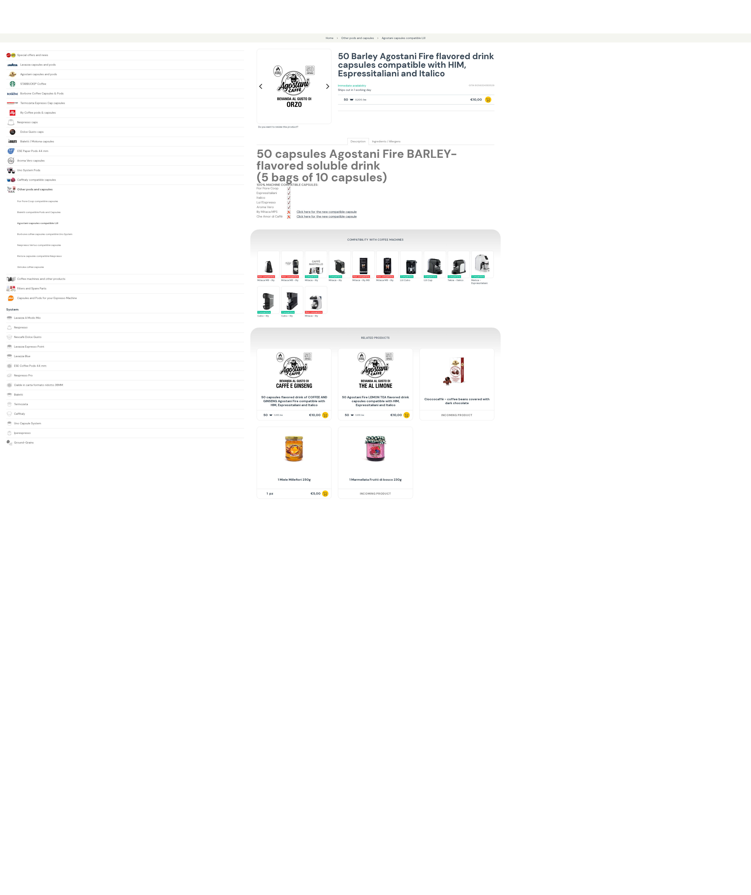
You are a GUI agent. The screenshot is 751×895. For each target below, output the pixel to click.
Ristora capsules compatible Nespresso (39, 256)
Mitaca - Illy (311, 278)
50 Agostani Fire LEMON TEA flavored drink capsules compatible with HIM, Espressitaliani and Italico (375, 401)
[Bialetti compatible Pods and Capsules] (11, 212)
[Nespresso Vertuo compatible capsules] (11, 245)
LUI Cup (430, 278)
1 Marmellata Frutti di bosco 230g (375, 480)
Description (358, 141)
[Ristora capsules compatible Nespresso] (11, 256)
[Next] (327, 86)
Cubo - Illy (263, 314)
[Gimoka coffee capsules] (11, 267)
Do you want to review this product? (278, 126)
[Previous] (261, 86)
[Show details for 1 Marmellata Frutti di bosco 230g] (375, 449)
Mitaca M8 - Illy (266, 278)
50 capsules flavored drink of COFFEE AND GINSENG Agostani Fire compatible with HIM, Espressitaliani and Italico (294, 401)
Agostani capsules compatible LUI (37, 223)
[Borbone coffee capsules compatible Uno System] (11, 234)
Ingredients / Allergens (386, 141)
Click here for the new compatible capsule (327, 212)
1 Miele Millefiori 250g (294, 480)
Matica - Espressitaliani (479, 280)
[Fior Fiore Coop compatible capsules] (11, 201)
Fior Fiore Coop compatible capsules (37, 201)
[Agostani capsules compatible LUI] (11, 223)
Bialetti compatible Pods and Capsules (39, 212)
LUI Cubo (406, 278)
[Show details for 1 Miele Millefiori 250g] (294, 449)
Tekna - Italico (455, 278)
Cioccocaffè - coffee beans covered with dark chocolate (457, 401)
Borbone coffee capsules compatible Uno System (44, 234)
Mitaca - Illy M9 (361, 278)
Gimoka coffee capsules (30, 267)
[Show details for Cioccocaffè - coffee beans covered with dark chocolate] (457, 370)
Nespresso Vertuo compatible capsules (39, 245)
